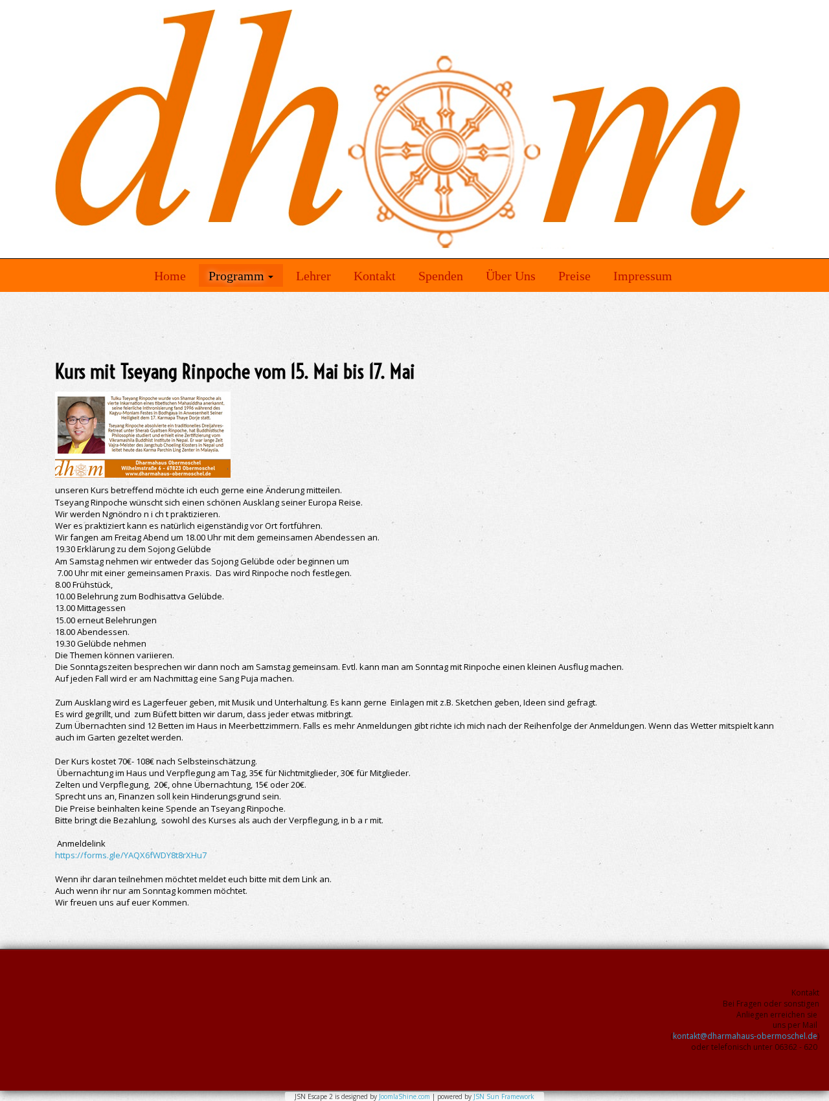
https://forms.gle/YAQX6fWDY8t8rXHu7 (131, 855)
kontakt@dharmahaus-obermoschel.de (745, 1035)
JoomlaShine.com (404, 1096)
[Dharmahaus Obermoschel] (414, 129)
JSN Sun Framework (503, 1096)
